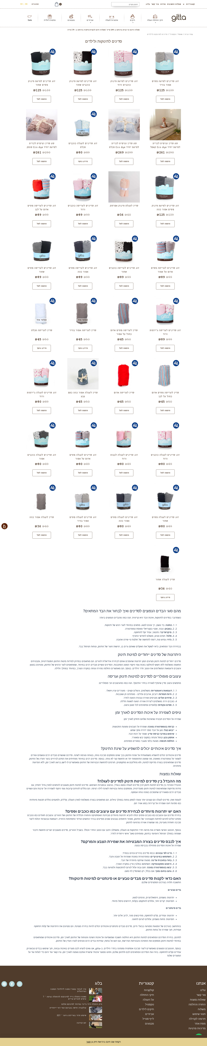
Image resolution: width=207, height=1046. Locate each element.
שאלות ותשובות (174, 4)
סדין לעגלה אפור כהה (41, 517)
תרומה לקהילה (197, 1018)
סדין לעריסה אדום (124, 393)
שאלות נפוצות (198, 999)
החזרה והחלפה (197, 1004)
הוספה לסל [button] (165, 99)
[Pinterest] (4, 984)
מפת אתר (200, 1023)
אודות (163, 4)
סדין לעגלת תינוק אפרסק (124, 206)
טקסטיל (173, 34)
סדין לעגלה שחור (165, 579)
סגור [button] (88, 1041)
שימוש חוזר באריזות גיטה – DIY (71, 1015)
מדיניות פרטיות (197, 1028)
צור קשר (155, 4)
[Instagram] (19, 984)
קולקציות (149, 990)
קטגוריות (190, 4)
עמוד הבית (189, 34)
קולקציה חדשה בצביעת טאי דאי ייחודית (68, 1008)
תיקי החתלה (147, 994)
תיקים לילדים (146, 1009)
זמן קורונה (81, 1023)
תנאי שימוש (199, 1014)
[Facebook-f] (12, 984)
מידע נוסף (83, 161)
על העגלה (148, 999)
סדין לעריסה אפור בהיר (82, 330)
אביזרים (149, 1014)
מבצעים (149, 1023)
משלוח (202, 1009)
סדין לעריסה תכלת (41, 330)
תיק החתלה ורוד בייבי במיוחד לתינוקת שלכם (81, 1004)
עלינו (203, 990)
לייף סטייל (148, 1018)
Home (180, 34)
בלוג (148, 4)
